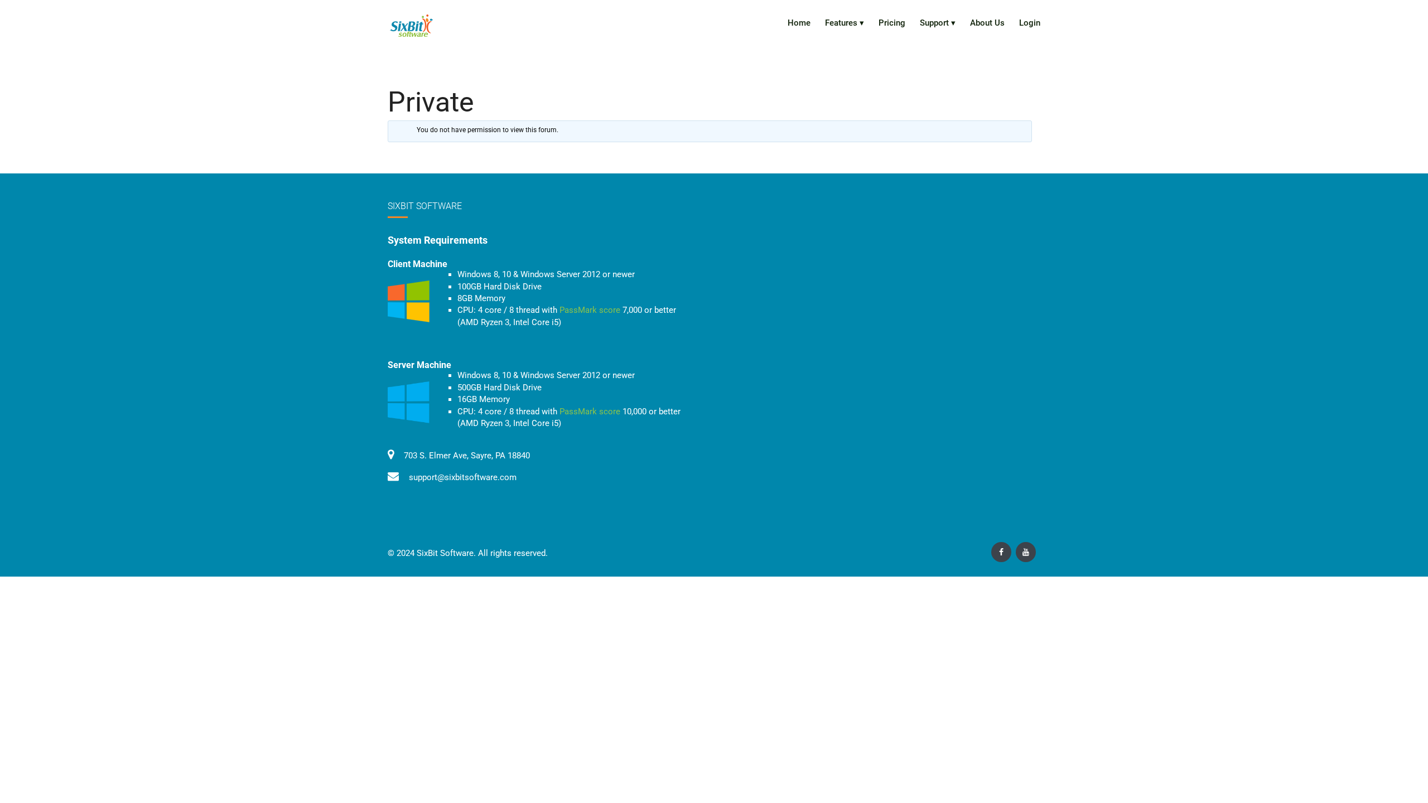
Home (799, 23)
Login (1029, 23)
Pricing (892, 23)
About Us (987, 23)
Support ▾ (938, 23)
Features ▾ (844, 23)
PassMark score (589, 310)
